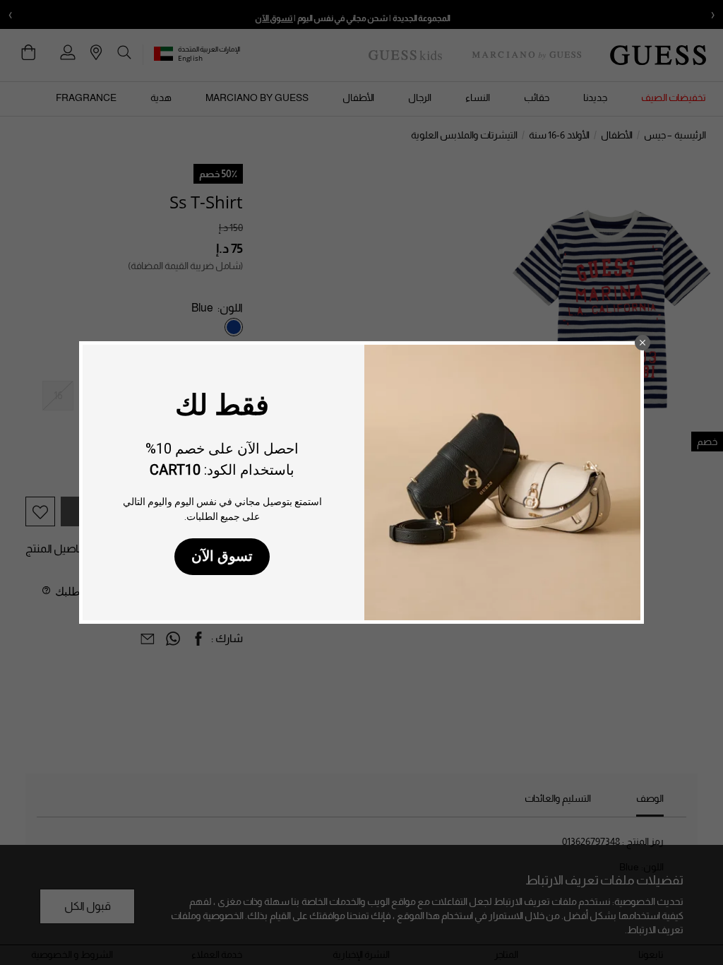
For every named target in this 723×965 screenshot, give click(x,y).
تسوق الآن (222, 555)
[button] (642, 342)
